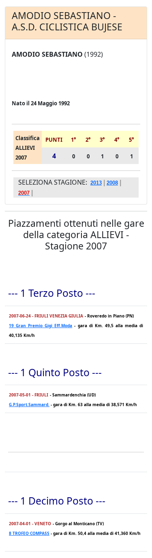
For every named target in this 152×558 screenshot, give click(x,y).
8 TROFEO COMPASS (29, 533)
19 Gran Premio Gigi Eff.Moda (40, 325)
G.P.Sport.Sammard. (29, 404)
